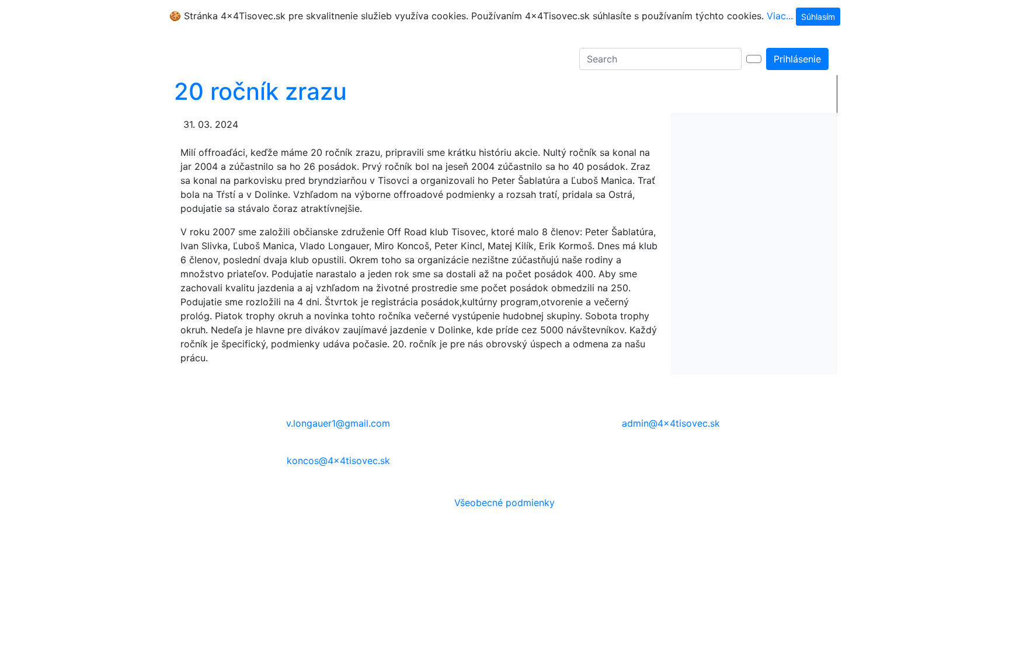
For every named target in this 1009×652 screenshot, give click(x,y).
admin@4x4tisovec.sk (671, 423)
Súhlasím (818, 17)
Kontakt (343, 59)
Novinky (203, 59)
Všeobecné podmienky (504, 502)
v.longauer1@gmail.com (338, 423)
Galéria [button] (248, 59)
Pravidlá (298, 59)
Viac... (780, 16)
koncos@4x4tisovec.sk (338, 460)
